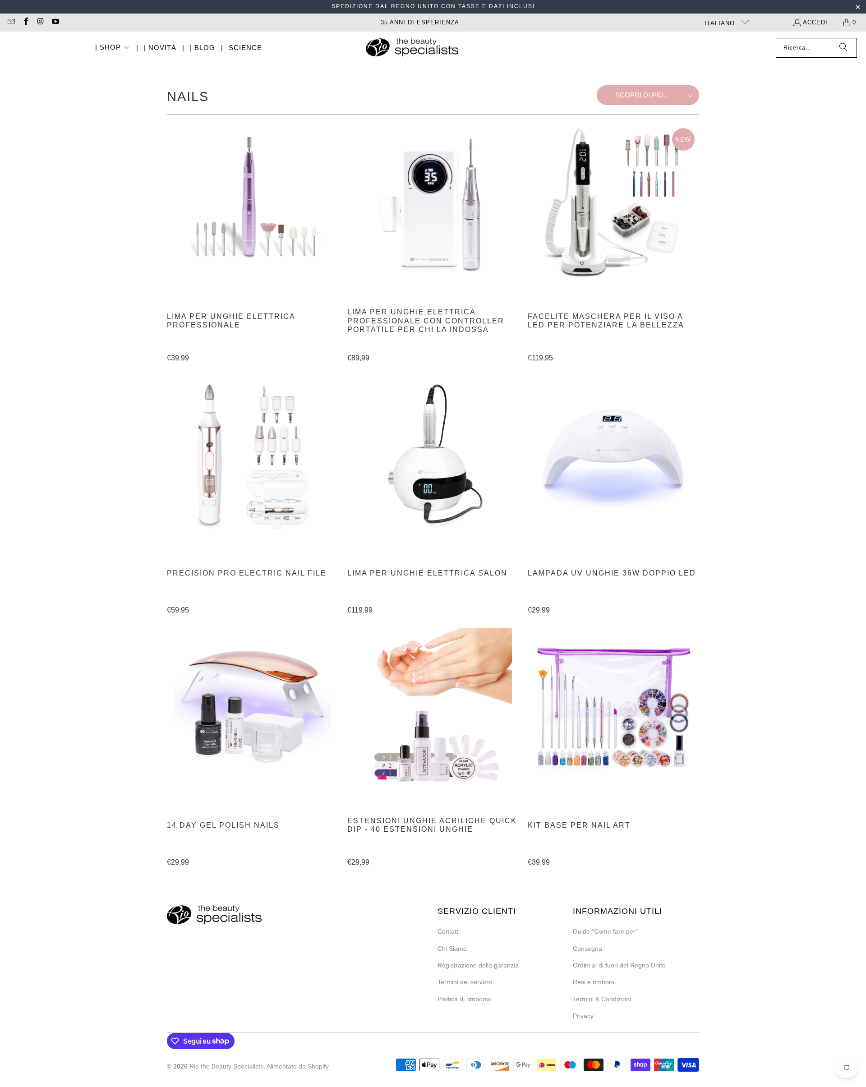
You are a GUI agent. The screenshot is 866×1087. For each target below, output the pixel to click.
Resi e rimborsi (594, 982)
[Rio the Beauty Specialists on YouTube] (55, 22)
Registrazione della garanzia (478, 965)
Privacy (583, 1015)
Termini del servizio (465, 982)
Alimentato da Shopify (298, 1066)
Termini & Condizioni (602, 999)
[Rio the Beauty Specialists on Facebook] (25, 22)
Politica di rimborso (465, 999)
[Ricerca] (843, 48)
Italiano (721, 23)
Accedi (815, 22)
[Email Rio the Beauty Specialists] (11, 22)
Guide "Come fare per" (605, 931)
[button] (112, 48)
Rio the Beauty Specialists (226, 1066)
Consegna (587, 948)
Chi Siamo (452, 948)
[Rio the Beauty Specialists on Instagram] (40, 22)
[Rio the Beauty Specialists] (412, 48)
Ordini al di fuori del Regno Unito (619, 965)
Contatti (449, 931)
